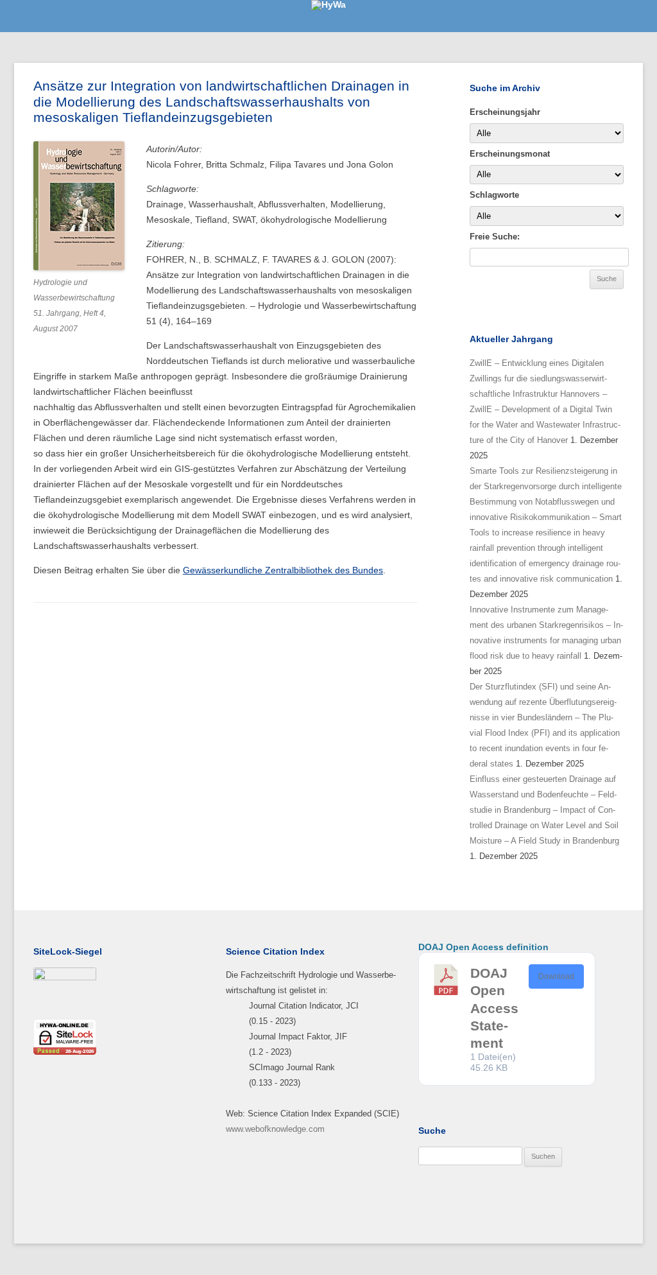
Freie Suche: (495, 236)
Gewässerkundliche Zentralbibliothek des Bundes (283, 570)
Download (556, 976)
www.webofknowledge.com (275, 1129)
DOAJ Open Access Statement (494, 1008)
